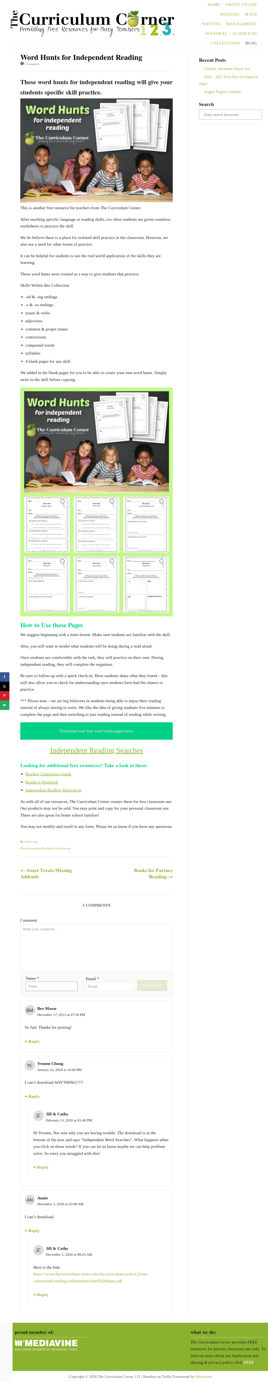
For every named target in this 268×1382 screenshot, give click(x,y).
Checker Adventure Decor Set (226, 69)
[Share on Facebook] (4, 677)
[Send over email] (4, 705)
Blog (23, 848)
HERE (249, 1362)
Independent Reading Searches (96, 750)
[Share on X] (4, 686)
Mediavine (204, 1376)
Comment (28, 920)
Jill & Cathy (31, 841)
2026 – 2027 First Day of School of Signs (228, 80)
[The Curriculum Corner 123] (95, 24)
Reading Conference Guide (48, 774)
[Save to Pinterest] (4, 696)
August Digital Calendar (222, 92)
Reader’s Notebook (41, 782)
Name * (32, 978)
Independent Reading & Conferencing (49, 848)
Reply (34, 1041)
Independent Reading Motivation (53, 790)
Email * (92, 978)
